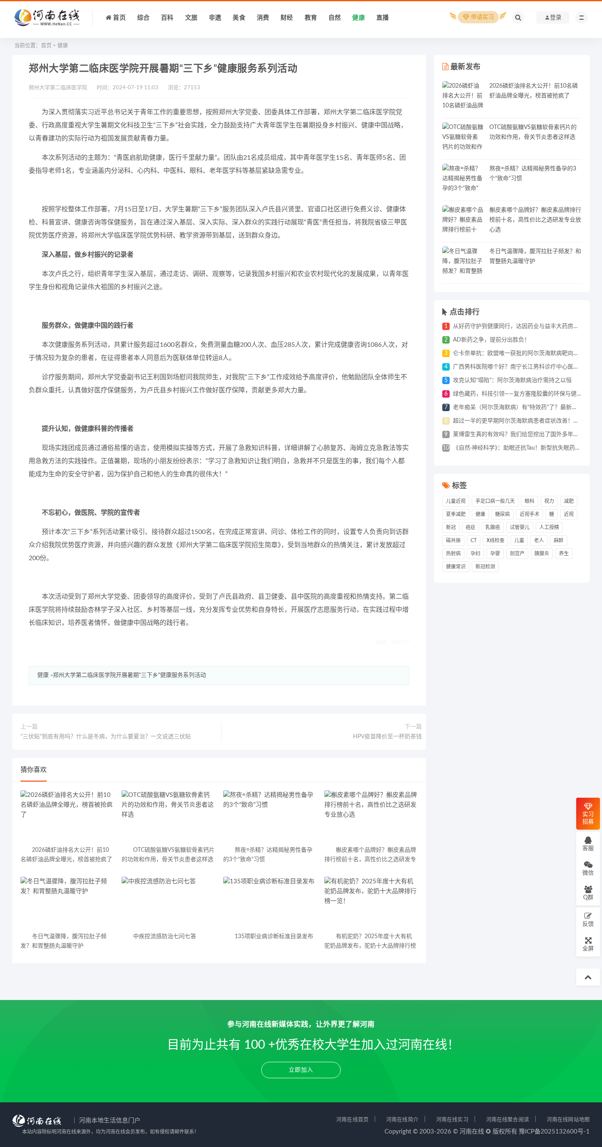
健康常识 (456, 566)
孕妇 (475, 553)
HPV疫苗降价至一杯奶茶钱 (387, 737)
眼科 (529, 501)
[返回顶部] (588, 977)
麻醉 (559, 540)
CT (474, 540)
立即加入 (301, 1070)
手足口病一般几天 (495, 501)
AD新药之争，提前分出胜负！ (491, 340)
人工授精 (549, 527)
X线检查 (496, 540)
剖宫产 (517, 553)
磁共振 (453, 540)
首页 (46, 45)
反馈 (588, 924)
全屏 (588, 949)
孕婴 (495, 553)
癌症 (470, 527)
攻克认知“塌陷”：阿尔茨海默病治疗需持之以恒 (512, 380)
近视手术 (529, 514)
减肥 (569, 501)
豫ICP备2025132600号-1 (554, 1132)
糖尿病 (502, 514)
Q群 (588, 897)
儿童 (519, 540)
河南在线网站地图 (568, 1119)
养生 (564, 553)
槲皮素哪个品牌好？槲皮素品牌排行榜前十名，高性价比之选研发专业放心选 (535, 220)
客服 (588, 848)
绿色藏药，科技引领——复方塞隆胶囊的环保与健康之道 (523, 394)
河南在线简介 (402, 1119)
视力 (549, 501)
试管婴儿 (520, 527)
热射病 (453, 553)
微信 (588, 873)
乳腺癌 (492, 527)
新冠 (451, 527)
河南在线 (471, 1132)
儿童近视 (456, 501)
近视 (569, 514)
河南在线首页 (352, 1119)
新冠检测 (485, 566)
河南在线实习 (452, 1119)
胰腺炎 (541, 553)
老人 (539, 540)
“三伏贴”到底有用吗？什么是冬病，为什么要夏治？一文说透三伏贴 (105, 737)
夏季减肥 (456, 514)
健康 (62, 45)
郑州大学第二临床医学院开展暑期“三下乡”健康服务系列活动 (129, 675)
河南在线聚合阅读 (507, 1119)
